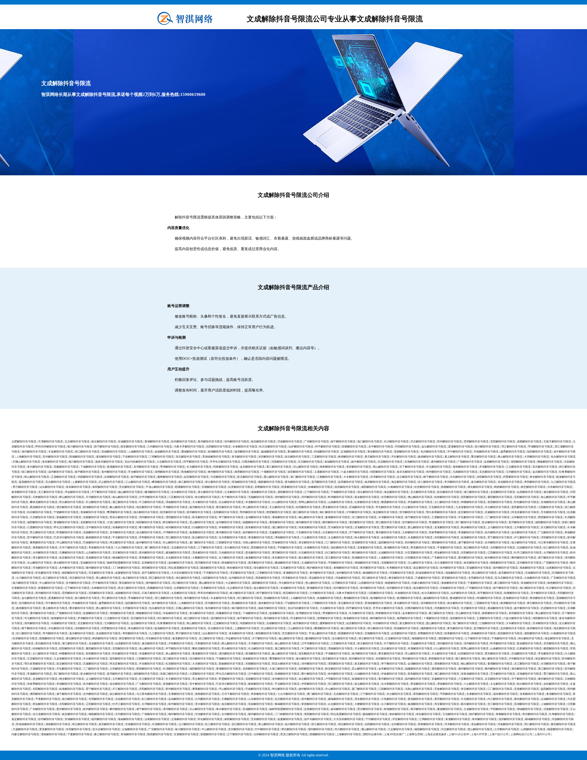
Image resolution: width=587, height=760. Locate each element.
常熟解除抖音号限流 (420, 502)
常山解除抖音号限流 (255, 507)
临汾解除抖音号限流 (523, 542)
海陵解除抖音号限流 (263, 492)
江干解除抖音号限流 (316, 492)
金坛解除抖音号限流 (433, 446)
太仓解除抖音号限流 (340, 537)
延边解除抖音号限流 (204, 537)
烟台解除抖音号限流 (145, 512)
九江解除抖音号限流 (563, 481)
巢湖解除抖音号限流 (396, 547)
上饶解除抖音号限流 (390, 557)
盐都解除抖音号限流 (496, 461)
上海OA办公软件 (459, 734)
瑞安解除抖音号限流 (148, 507)
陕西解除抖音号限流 (559, 582)
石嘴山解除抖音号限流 (26, 461)
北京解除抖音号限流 (77, 441)
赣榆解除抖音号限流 (549, 461)
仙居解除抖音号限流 (529, 492)
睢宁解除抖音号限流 (435, 476)
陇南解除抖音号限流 (212, 567)
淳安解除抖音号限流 (242, 572)
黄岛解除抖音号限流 (297, 481)
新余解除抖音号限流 (366, 497)
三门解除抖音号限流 (497, 517)
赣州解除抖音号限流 (334, 522)
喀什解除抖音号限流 (151, 527)
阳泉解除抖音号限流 (293, 487)
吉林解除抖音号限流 (103, 588)
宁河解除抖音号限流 (215, 572)
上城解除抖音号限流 (140, 451)
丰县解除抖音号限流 (60, 451)
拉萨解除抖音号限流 (300, 446)
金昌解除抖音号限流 (544, 471)
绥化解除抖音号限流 (266, 567)
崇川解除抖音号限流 (487, 446)
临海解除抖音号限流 (473, 537)
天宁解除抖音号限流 (103, 492)
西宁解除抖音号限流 (106, 446)
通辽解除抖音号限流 (124, 502)
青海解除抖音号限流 (533, 582)
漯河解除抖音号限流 (175, 709)
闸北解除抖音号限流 (122, 542)
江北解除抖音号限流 (518, 466)
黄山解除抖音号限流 (108, 577)
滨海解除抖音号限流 (366, 527)
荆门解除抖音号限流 (467, 522)
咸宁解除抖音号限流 (550, 557)
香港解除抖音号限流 (260, 537)
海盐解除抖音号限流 (396, 492)
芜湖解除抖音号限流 (364, 557)
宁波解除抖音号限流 (134, 456)
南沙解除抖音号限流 (476, 547)
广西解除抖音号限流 (555, 562)
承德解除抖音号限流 (175, 683)
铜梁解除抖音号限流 (397, 582)
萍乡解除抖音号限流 (140, 471)
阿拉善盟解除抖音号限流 (183, 567)
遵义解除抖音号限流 (456, 456)
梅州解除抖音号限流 (180, 714)
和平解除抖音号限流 (327, 446)
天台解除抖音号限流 (281, 507)
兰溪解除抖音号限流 (444, 517)
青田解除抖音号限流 (358, 466)
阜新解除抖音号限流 (101, 547)
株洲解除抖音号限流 (350, 456)
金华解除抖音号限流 (228, 522)
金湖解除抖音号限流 (257, 517)
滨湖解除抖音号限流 (416, 461)
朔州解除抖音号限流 (438, 471)
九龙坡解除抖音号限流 (469, 507)
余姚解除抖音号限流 (167, 451)
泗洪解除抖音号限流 (68, 507)
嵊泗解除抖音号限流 (164, 481)
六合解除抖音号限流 (313, 537)
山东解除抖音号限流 (98, 552)
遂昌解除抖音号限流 (555, 492)
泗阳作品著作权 (372, 734)
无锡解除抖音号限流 (260, 497)
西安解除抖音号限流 (133, 446)
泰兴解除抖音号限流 (39, 466)
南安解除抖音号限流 (476, 562)
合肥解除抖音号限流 (23, 441)
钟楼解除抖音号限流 (473, 502)
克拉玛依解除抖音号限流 (140, 461)
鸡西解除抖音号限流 (90, 476)
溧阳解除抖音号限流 (178, 517)
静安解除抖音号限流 (175, 522)
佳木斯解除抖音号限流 (232, 537)
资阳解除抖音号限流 (154, 567)
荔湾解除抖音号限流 (323, 481)
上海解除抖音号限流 (28, 456)
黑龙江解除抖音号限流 (131, 588)
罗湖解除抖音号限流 (491, 466)
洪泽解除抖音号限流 (382, 476)
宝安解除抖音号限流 (441, 507)
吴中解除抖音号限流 (380, 446)
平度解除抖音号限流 (449, 547)
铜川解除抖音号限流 (81, 461)
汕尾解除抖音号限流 (558, 567)
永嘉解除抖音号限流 (420, 537)
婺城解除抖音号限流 (300, 451)
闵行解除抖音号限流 (169, 618)
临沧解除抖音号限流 (523, 532)
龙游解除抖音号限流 (502, 492)
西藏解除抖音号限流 (159, 588)
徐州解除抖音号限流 (452, 567)
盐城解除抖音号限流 (180, 699)
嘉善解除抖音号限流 (31, 481)
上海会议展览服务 (436, 734)
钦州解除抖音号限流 (497, 557)
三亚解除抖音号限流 (323, 456)
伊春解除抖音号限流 (231, 527)
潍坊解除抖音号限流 (361, 522)
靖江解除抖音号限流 (87, 451)
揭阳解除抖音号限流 (264, 582)
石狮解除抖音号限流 (71, 552)
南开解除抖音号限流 (143, 476)
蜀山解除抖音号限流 (385, 466)
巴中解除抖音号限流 (104, 582)
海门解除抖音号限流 (302, 476)
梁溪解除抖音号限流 (460, 446)
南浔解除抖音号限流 (201, 507)
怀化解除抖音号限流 (47, 572)
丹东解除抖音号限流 (553, 512)
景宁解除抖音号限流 (499, 537)
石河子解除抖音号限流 (73, 547)
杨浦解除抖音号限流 (257, 557)
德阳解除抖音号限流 (547, 522)
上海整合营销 (414, 734)
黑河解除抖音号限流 (207, 562)
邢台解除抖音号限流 (71, 502)
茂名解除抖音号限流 (204, 552)
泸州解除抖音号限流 (358, 512)
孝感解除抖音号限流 (470, 532)
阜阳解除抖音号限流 (536, 481)
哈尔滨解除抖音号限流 (273, 446)
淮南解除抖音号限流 (92, 512)
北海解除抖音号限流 (183, 719)
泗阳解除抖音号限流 (289, 492)
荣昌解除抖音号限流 (131, 582)
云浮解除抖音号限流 (344, 582)
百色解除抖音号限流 (231, 552)
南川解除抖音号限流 (25, 582)
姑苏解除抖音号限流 (196, 476)
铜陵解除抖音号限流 (502, 562)
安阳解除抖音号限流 (526, 497)
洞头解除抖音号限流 (369, 492)
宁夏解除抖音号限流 (480, 582)
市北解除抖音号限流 (438, 466)
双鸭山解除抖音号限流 (312, 502)
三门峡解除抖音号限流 (126, 567)
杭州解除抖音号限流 (183, 441)
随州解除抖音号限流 (98, 567)
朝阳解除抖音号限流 (148, 522)
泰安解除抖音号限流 (311, 542)
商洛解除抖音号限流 (446, 552)
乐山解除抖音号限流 (39, 562)
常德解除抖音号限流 (441, 522)
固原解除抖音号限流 (347, 487)
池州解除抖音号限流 (348, 572)
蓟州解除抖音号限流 (180, 704)
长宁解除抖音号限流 (234, 497)
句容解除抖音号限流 (222, 476)
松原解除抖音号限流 (178, 663)
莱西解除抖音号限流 (151, 557)
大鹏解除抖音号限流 (204, 557)
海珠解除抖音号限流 (465, 466)
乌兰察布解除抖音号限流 (553, 542)
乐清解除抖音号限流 (390, 517)
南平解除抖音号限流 (87, 471)
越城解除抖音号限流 (273, 451)
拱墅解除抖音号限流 (515, 476)
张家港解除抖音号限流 (312, 527)
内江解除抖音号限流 (337, 552)
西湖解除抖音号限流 (95, 507)
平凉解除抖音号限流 (124, 537)
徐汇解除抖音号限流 (430, 481)
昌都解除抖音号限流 (116, 476)
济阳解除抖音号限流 (553, 537)
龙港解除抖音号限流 (446, 527)
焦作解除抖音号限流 (497, 532)
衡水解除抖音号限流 (66, 562)
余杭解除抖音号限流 (393, 537)
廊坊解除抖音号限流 (364, 552)
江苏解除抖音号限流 (180, 497)
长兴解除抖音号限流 (199, 466)
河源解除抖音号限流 (401, 572)
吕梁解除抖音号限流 (39, 527)
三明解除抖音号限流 (161, 456)
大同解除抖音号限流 (536, 456)
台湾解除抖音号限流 (555, 552)
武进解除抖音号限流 (390, 461)
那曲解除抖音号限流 (68, 517)
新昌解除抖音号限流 (449, 492)
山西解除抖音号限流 (370, 582)
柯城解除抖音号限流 (326, 451)
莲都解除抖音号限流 (406, 451)
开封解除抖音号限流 (403, 456)
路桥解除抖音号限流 (332, 466)
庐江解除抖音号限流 (526, 537)
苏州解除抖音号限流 (55, 456)
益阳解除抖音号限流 (390, 542)
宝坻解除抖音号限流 (292, 567)
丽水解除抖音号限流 (311, 557)
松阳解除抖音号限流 (308, 507)
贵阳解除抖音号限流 (502, 441)
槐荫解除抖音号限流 (270, 481)
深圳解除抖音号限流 (270, 456)
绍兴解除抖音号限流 (39, 512)
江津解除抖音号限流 (268, 572)
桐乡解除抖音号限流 (473, 527)
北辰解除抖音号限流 (183, 547)
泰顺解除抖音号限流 (345, 567)
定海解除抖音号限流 (353, 451)
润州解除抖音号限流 (151, 517)
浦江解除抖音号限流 (476, 492)
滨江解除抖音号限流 (364, 517)
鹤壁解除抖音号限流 (278, 512)
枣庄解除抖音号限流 (25, 487)
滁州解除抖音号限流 (308, 522)
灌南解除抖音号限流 (284, 517)
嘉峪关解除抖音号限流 (109, 461)
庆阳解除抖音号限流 (473, 552)
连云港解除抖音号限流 (448, 562)
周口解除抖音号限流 (374, 577)
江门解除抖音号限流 (337, 542)
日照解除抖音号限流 (417, 557)
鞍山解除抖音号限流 (36, 476)
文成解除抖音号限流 (313, 562)
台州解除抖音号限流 (45, 552)
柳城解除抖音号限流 (375, 572)
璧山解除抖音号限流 (317, 582)
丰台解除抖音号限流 (497, 507)
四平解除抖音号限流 (195, 461)
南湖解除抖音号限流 (220, 451)
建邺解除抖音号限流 (169, 476)
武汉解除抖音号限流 (422, 441)
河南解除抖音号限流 (347, 577)
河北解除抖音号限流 (291, 582)
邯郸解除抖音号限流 (267, 487)
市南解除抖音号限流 (486, 451)
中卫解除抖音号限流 (151, 502)
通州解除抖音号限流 (443, 461)
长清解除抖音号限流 (175, 668)
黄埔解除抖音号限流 (156, 441)
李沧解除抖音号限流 (388, 507)
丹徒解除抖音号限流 (77, 492)
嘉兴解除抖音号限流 (483, 481)
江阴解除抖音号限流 (550, 507)
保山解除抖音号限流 (553, 497)
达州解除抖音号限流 (241, 577)
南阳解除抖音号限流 (74, 572)
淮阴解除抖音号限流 (523, 461)
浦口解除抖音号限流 (284, 527)
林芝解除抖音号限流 (533, 487)
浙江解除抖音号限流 (175, 658)
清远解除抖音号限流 (321, 577)
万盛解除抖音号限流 (427, 577)
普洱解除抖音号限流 (521, 522)
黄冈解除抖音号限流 (284, 552)
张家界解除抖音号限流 (442, 532)
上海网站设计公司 (521, 734)
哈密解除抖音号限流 (426, 487)
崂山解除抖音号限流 (71, 497)
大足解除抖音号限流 (237, 582)
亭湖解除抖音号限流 (540, 446)
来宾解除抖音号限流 (78, 487)
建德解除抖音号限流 (287, 562)
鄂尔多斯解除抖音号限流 (441, 512)
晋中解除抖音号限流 (39, 537)
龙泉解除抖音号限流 (369, 547)
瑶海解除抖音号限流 (244, 481)
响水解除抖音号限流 (366, 537)
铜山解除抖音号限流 (311, 517)
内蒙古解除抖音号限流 (425, 582)
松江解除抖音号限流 (55, 577)
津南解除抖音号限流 (287, 537)
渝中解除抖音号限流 (164, 603)
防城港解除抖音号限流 (429, 572)
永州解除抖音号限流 (71, 567)
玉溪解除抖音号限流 (326, 471)
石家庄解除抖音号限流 (557, 441)
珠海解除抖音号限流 (193, 471)
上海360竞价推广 (394, 734)
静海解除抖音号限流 (234, 562)
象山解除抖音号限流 (122, 507)
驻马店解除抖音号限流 (508, 577)
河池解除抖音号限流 (45, 567)
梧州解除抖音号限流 (199, 512)
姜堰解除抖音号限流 (337, 517)
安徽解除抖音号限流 (281, 532)
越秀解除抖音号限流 (512, 451)
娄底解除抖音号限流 (257, 552)
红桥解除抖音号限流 (366, 502)
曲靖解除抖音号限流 (430, 456)
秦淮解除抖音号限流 (23, 492)
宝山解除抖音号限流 (420, 562)
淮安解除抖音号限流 (284, 557)
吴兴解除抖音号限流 (422, 492)
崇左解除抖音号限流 (297, 456)
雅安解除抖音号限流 (400, 577)
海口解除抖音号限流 (369, 441)
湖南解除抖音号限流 (457, 572)
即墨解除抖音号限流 (68, 532)
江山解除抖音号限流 (137, 481)
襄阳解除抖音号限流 (499, 497)
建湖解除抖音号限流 (156, 492)
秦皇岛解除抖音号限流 (410, 471)
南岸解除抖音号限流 (377, 481)
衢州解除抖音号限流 (228, 532)
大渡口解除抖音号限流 (120, 522)
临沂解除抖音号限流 (134, 577)
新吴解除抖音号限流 (204, 517)
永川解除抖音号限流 (231, 557)
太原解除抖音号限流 (183, 593)
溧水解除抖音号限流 (45, 557)
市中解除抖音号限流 (459, 451)
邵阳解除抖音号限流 (473, 497)
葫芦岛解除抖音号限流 (155, 572)
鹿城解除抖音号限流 (193, 451)
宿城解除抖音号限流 (113, 451)
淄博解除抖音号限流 (167, 471)
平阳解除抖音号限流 (289, 547)
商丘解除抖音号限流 (484, 572)
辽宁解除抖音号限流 (77, 588)
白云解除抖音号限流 (414, 507)
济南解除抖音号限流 (289, 441)
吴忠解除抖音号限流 (491, 471)
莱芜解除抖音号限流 (422, 547)
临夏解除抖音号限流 (127, 572)
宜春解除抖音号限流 (284, 542)
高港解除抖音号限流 (42, 507)
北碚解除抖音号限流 (529, 547)
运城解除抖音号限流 (390, 552)
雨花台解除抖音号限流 (123, 517)
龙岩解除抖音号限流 (510, 481)
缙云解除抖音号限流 (217, 481)
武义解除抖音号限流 (111, 481)
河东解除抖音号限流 (559, 487)
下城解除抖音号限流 (92, 466)
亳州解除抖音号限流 (113, 471)
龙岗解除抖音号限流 (92, 522)
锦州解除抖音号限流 (178, 527)
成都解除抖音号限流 (529, 441)
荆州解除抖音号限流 (417, 542)
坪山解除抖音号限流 (68, 542)
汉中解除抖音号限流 (98, 527)
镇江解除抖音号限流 (34, 471)
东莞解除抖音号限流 (480, 577)
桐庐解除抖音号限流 (319, 567)
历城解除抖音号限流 (361, 507)
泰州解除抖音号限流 (322, 572)
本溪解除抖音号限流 (257, 502)
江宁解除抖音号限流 (210, 547)
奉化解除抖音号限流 (542, 476)
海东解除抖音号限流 (54, 461)
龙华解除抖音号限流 (122, 532)
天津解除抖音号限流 (50, 441)
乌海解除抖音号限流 (465, 471)
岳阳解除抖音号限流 (225, 512)
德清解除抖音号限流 (246, 451)
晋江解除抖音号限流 (337, 557)
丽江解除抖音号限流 (305, 512)
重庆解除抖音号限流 (483, 456)
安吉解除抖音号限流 (57, 481)
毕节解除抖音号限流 (178, 648)
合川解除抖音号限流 (28, 577)
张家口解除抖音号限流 (174, 673)
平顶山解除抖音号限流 (159, 487)
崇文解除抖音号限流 (207, 497)
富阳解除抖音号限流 (263, 547)
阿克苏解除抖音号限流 (525, 512)
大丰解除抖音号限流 (355, 476)
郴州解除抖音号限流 (523, 557)
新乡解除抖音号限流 (494, 522)
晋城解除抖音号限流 (92, 562)
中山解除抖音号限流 (51, 582)
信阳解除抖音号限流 (214, 577)
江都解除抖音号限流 (329, 476)
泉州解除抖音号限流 (210, 441)
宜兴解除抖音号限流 (340, 527)
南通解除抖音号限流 (201, 532)
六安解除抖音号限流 (308, 532)
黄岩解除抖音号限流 (379, 451)
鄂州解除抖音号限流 (252, 512)
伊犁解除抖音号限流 (151, 537)
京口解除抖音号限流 (446, 502)
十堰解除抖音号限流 (273, 471)
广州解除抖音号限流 (316, 441)
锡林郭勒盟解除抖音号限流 (123, 562)
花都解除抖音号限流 (95, 532)
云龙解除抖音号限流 (236, 492)
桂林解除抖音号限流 (446, 497)
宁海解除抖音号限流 (343, 492)
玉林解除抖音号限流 (414, 532)
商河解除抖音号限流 (372, 567)
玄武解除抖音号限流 (310, 461)
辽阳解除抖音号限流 (499, 552)
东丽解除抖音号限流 (95, 517)
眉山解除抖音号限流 (211, 582)
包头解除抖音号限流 (563, 456)
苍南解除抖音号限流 (98, 557)
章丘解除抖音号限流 (42, 532)
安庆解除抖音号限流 (124, 552)
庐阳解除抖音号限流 (180, 643)
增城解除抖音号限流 (366, 562)
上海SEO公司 (542, 734)
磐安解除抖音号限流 (228, 507)
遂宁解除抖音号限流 (470, 542)
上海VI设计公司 (499, 734)
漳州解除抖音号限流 (313, 497)
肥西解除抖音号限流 (550, 517)
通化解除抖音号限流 (480, 487)
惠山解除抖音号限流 (276, 476)
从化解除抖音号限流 (178, 557)
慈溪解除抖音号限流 (119, 466)
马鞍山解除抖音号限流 (256, 542)
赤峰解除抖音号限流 (320, 487)
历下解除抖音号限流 (411, 466)
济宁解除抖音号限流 (361, 532)
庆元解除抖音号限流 (553, 527)
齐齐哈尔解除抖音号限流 (225, 461)
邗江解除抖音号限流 (513, 446)
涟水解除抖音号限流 (183, 492)
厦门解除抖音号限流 (201, 542)
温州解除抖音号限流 (60, 471)
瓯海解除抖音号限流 (167, 628)
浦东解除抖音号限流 (108, 456)
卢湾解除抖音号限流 (175, 532)
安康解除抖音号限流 (180, 694)
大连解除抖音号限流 (169, 461)
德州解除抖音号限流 (505, 567)
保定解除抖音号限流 (385, 512)
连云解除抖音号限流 (409, 476)
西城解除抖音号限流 (81, 456)
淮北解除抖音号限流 (188, 456)
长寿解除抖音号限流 (399, 567)
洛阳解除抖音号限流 (300, 471)
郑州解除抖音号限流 (449, 441)
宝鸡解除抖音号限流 (518, 471)
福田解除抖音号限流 (539, 451)
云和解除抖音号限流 (523, 517)
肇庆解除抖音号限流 (388, 532)
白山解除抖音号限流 (284, 502)
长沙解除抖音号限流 (396, 441)
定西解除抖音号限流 (154, 562)
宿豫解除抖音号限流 (66, 466)
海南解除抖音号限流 (532, 567)
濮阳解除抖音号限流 (444, 542)
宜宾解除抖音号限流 (101, 572)
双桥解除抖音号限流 (267, 577)
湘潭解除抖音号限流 (246, 471)
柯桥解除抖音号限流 (225, 466)
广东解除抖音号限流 (444, 557)
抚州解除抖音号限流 (151, 552)
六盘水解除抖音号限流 (354, 471)
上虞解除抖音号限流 (84, 481)
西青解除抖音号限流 (257, 527)
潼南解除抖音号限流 (453, 582)
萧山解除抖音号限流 (420, 527)
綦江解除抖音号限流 (506, 582)
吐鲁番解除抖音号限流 (171, 623)
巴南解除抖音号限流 (95, 542)
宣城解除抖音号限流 (478, 567)
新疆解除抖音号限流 (50, 588)
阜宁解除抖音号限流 (231, 517)
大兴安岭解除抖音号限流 (186, 572)
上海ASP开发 (479, 734)
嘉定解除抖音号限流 (425, 567)
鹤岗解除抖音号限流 (506, 487)
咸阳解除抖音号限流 (373, 487)
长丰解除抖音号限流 (178, 678)
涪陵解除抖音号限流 (393, 562)
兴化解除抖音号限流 (462, 476)
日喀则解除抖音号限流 (255, 461)
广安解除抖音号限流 (563, 577)
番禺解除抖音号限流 (42, 542)
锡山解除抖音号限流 (130, 492)
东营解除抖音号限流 (393, 497)
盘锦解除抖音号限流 (180, 562)
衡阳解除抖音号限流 (104, 487)
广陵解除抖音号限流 (469, 461)
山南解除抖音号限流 (340, 502)
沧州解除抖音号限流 (497, 542)
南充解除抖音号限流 (510, 572)
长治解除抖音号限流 (98, 502)
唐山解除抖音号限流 (510, 456)
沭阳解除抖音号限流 (488, 476)
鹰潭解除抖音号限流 (119, 512)
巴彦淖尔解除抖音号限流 (69, 537)
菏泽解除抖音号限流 (294, 577)
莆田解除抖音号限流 (281, 522)
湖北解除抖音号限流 (188, 577)
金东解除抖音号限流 (252, 466)
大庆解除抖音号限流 (42, 517)
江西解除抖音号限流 (228, 542)
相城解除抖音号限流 (336, 461)
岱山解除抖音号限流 (305, 466)
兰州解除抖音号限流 (159, 446)
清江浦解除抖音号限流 (168, 598)
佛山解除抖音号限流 (420, 497)
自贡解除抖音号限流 (240, 487)
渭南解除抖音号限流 (178, 502)
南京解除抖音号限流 (103, 441)
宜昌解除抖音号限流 (131, 487)
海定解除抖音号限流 (403, 481)
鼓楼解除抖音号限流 (354, 446)
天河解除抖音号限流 (98, 497)
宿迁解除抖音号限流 (81, 577)
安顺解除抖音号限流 (214, 487)
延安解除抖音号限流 (470, 512)
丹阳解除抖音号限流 (407, 446)
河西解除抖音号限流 (283, 461)
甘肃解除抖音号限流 (23, 588)
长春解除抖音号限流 (245, 446)
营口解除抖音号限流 (178, 537)
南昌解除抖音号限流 (263, 441)
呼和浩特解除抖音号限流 (50, 446)
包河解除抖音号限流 (433, 451)
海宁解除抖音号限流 (417, 517)
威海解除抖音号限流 (178, 552)
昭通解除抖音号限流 (187, 487)
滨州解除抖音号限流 (529, 562)
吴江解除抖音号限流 (50, 492)
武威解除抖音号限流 (497, 512)
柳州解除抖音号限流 (220, 471)
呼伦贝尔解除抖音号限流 (69, 527)
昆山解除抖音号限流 (201, 522)
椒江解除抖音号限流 (190, 481)
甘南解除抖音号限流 (537, 572)
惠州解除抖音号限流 (470, 557)
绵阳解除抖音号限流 (382, 471)
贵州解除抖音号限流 (78, 582)
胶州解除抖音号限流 (178, 688)
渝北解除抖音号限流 (148, 532)
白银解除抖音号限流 (400, 487)
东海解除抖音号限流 (553, 502)
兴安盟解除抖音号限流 (418, 552)
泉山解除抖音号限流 (178, 653)
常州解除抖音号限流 (456, 481)
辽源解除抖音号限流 (63, 476)
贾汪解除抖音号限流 (393, 527)
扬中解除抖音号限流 (363, 461)
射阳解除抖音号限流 (499, 502)
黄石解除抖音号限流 (377, 456)
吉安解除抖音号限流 (334, 532)
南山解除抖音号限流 (124, 497)
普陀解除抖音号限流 (523, 507)
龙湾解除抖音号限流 (145, 466)
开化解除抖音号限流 (470, 517)
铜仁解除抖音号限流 (332, 512)
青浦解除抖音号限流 (295, 572)
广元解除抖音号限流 (550, 532)
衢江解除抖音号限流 (278, 466)
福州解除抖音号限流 (255, 532)
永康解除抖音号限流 (316, 547)
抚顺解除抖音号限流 (453, 487)
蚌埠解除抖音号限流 (340, 497)
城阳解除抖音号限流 (39, 522)
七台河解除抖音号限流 (129, 547)
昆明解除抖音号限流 (476, 441)
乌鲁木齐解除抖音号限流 (189, 446)
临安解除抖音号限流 (71, 557)
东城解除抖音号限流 (130, 441)
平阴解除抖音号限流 (340, 562)
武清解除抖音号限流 (164, 724)
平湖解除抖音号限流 (175, 507)
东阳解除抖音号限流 (446, 537)
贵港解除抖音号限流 (364, 542)
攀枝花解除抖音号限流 (43, 502)
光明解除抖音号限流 (502, 547)
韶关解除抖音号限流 (172, 512)
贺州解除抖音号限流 (414, 522)
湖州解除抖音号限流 (287, 497)
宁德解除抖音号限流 (66, 512)
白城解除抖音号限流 (204, 527)
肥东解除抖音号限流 (334, 507)
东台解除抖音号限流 (236, 547)
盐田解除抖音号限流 (350, 481)
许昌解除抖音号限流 (311, 552)
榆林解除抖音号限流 (98, 537)
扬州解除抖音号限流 (148, 542)
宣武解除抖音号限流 (544, 466)
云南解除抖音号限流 (536, 577)
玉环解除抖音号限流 (526, 527)
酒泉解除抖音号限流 (45, 547)
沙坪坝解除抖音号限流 (152, 497)
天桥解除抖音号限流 (45, 497)
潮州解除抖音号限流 (158, 582)
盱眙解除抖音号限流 (526, 502)
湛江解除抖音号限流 (388, 522)
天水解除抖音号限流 (204, 502)
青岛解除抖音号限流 (244, 456)
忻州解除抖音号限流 (411, 512)
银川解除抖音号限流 (79, 446)
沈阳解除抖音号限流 (218, 446)
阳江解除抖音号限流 (161, 577)
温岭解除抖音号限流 (343, 547)
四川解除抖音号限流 (184, 582)
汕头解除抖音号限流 (51, 487)
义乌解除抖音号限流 (499, 527)
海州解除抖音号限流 (34, 451)
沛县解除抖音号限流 (175, 613)
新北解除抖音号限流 (249, 476)
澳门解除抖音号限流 (156, 547)
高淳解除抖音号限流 (260, 562)
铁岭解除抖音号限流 (239, 567)
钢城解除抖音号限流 (124, 557)
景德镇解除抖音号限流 (216, 456)
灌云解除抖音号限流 (210, 492)
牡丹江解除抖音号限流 (528, 552)
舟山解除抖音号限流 (175, 542)
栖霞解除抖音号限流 (393, 502)
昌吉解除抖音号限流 (231, 502)
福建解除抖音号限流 (255, 522)
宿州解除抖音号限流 (236, 441)
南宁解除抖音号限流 (343, 441)
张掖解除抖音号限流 (124, 527)
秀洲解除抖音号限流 (172, 466)
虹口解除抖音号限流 (555, 547)
